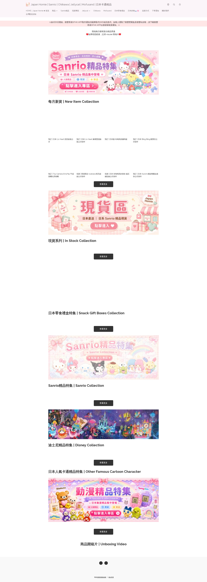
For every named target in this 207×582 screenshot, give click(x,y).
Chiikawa (96, 11)
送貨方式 (145, 11)
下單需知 (155, 11)
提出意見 (111, 577)
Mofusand (107, 11)
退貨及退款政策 (101, 577)
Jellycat (85, 11)
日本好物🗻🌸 (133, 11)
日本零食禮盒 (119, 11)
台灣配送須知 (31, 14)
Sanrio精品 (65, 11)
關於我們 (165, 11)
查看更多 (103, 184)
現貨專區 (75, 11)
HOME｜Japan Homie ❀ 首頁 (37, 11)
